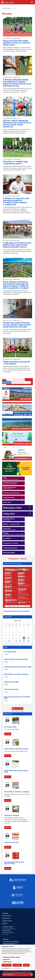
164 (14, 379)
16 (28, 632)
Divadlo (17, 711)
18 (9, 635)
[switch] (2, 957)
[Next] (3, 384)
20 (16, 635)
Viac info (7, 734)
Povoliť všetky (6, 965)
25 (9, 638)
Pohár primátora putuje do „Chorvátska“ (16, 362)
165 (19, 379)
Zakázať (26, 965)
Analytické (6, 959)
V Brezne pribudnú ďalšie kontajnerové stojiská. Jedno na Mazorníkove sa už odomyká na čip (17, 82)
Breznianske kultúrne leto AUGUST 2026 (19, 611)
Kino (12, 711)
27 (6, 627)
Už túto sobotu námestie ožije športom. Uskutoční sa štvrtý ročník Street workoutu (17, 123)
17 (6, 635)
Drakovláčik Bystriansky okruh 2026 (17, 667)
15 (23, 632)
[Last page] (5, 384)
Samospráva (6, 918)
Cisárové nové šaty (11, 689)
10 (6, 632)
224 (29, 382)
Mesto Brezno (6, 915)
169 (17, 382)
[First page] (3, 378)
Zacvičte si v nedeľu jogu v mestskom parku (15, 162)
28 (9, 627)
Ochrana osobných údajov (15, 968)
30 (16, 627)
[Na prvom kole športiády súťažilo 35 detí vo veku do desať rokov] (17, 26)
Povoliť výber (17, 965)
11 (9, 632)
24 (6, 638)
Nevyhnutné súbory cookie (11, 957)
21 (19, 635)
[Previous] (5, 378)
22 (23, 635)
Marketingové (7, 962)
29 (12, 627)
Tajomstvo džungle (11, 682)
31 (19, 627)
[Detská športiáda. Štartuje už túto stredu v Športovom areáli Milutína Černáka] (17, 308)
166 (23, 379)
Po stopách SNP (10, 652)
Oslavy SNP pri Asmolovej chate (16, 659)
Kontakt (4, 923)
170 (22, 382)
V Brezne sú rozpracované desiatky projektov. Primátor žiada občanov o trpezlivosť (16, 201)
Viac (29, 713)
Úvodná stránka (6, 8)
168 (13, 382)
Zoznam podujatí (18, 708)
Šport (22, 711)
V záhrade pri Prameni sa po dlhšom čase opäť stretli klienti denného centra (17, 244)
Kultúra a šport (7, 921)
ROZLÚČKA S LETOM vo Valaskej (16, 674)
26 (12, 638)
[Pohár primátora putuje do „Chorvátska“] (17, 347)
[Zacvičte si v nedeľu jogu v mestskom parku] (17, 147)
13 (16, 632)
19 (12, 635)
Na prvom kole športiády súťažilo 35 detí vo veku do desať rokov (16, 42)
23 (28, 635)
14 (19, 632)
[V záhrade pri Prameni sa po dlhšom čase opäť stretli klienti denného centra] (17, 228)
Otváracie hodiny (6, 930)
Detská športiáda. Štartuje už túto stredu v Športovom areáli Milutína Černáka (17, 324)
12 (12, 632)
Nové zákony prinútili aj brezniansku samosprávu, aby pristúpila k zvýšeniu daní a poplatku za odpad (16, 284)
